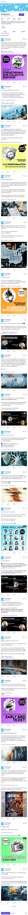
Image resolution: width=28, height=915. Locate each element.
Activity (5, 31)
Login (12, 913)
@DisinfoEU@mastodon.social (6, 15)
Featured (23, 31)
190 (2, 19)
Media (14, 31)
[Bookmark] (20, 82)
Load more (14, 906)
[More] (26, 82)
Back (4, 1)
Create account (5, 913)
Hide (25, 55)
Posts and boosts (5, 35)
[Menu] (26, 14)
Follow (21, 14)
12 (7, 19)
